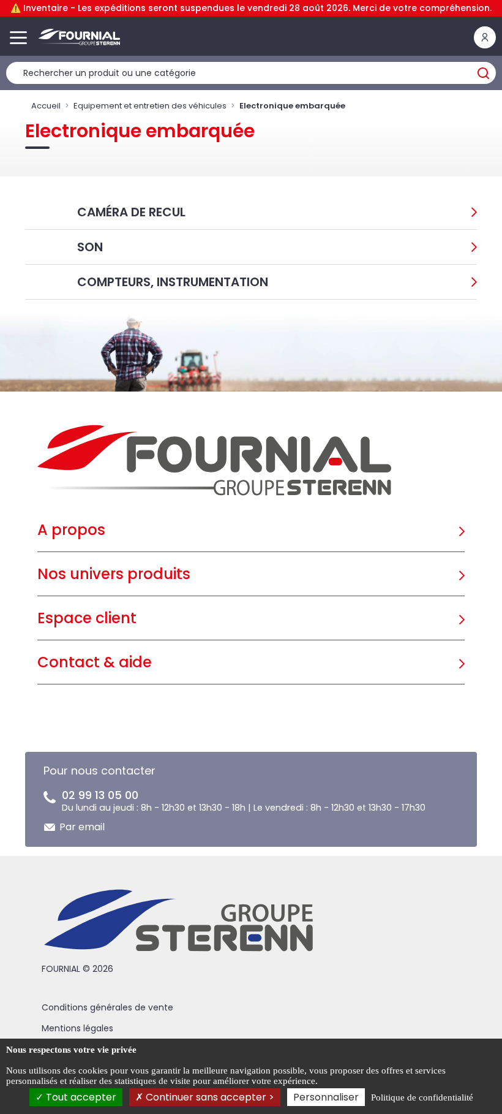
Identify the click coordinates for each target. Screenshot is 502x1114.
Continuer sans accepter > (208, 1097)
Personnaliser (326, 1097)
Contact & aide (94, 662)
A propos (71, 530)
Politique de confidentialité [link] (422, 1097)
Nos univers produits (113, 574)
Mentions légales (77, 1028)
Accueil (46, 106)
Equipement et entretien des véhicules (150, 106)
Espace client (87, 618)
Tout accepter (79, 1097)
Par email (82, 827)
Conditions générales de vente (107, 1007)
